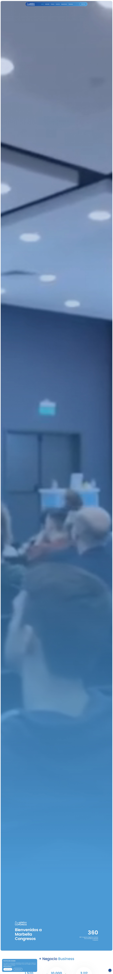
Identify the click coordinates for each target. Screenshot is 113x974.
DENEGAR (18, 969)
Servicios (71, 4)
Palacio (52, 4)
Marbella (47, 4)
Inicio (42, 4)
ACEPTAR (8, 969)
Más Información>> (7, 966)
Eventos (58, 4)
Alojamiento (64, 4)
